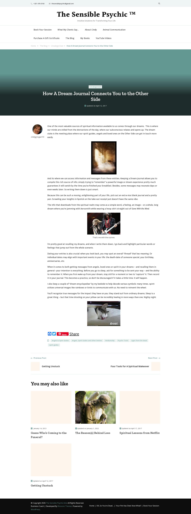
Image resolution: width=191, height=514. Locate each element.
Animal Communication (114, 29)
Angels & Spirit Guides (60, 340)
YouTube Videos (104, 38)
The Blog (70, 38)
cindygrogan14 (37, 137)
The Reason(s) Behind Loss (92, 433)
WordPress (35, 509)
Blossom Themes (65, 506)
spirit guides (54, 345)
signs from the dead (139, 340)
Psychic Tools (123, 340)
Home (91, 506)
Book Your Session (43, 29)
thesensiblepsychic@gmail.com (63, 4)
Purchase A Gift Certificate (46, 38)
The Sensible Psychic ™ (96, 15)
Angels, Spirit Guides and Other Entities (87, 340)
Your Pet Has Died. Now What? (128, 506)
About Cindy (91, 29)
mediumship (110, 340)
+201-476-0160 (38, 4)
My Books (85, 38)
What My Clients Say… (68, 29)
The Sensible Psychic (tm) (56, 503)
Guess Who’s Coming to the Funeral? (49, 435)
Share (74, 334)
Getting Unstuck (42, 485)
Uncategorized (95, 87)
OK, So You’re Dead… (105, 506)
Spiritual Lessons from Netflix (140, 433)
